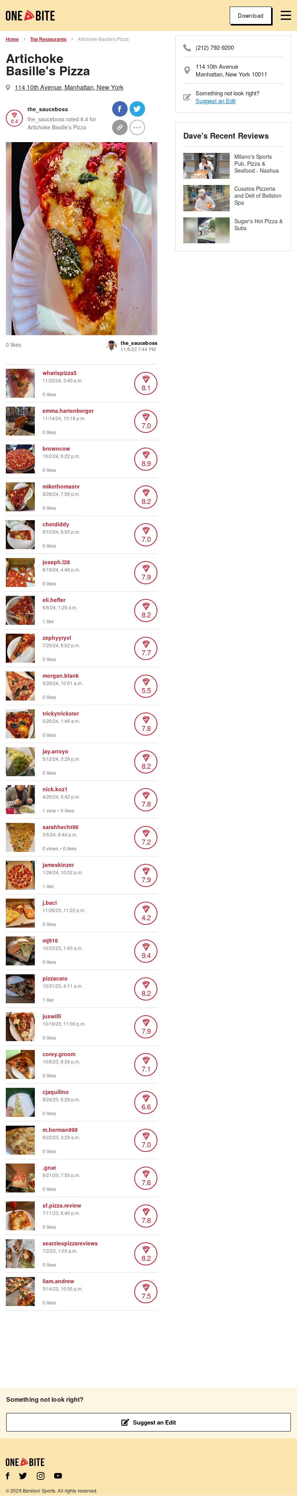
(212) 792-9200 (215, 47)
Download (250, 15)
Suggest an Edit (216, 101)
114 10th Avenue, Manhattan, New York (69, 87)
